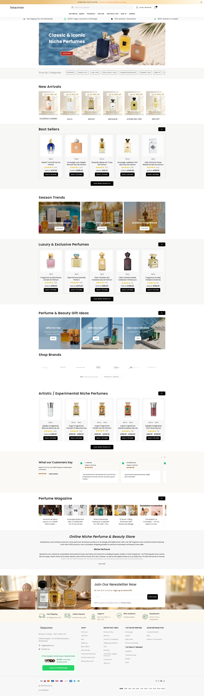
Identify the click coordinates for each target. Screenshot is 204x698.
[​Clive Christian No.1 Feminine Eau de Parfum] (102, 261)
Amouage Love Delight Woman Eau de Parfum (76, 163)
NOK (146, 688)
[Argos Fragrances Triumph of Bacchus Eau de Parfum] (76, 409)
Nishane (73, 556)
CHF (141, 688)
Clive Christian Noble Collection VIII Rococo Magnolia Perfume (127, 279)
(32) (132, 167)
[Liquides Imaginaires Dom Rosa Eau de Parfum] (153, 409)
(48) (55, 431)
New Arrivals (85, 650)
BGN (163, 688)
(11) (158, 431)
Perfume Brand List (88, 657)
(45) (81, 167)
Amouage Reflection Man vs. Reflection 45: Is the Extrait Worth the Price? (52, 523)
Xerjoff (156, 119)
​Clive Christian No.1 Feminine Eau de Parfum (102, 278)
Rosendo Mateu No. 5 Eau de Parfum (102, 163)
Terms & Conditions (111, 639)
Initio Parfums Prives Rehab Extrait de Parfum (153, 163)
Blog (148, 636)
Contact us (45, 649)
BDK (146, 556)
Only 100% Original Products (110, 655)
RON (158, 688)
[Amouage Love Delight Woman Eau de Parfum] (76, 145)
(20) (81, 282)
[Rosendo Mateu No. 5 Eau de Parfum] (102, 145)
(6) (106, 282)
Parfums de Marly (131, 643)
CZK (150, 688)
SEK (129, 688)
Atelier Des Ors (134, 119)
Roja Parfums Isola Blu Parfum (76, 278)
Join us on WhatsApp (58, 668)
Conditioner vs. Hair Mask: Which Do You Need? (154, 521)
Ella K (69, 119)
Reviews (106, 650)
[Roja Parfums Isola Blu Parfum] (76, 261)
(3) (157, 283)
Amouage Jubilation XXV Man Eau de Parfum (127, 163)
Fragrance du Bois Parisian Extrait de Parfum (153, 279)
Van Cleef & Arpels (76, 559)
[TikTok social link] (164, 681)
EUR (121, 688)
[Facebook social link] (156, 681)
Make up (84, 643)
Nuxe (127, 662)
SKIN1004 (128, 651)
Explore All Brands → (112, 377)
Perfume (84, 632)
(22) (55, 282)
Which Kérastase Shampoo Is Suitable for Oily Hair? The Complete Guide (78, 523)
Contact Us (108, 659)
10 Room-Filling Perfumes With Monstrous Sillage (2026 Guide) (103, 523)
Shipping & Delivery (111, 643)
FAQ (105, 647)
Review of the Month (154, 639)
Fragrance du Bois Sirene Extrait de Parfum (50, 278)
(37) (106, 167)
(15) (132, 431)
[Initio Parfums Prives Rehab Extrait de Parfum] (153, 145)
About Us (107, 663)
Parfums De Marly (62, 556)
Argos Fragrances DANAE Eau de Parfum (102, 427)
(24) (157, 167)
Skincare (84, 636)
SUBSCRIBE (152, 597)
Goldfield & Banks (48, 118)
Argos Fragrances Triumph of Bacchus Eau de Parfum (76, 428)
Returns (106, 636)
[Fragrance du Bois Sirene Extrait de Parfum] (50, 261)
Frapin (63, 559)
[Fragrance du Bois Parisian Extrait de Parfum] (153, 261)
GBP (125, 688)
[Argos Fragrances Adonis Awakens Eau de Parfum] (128, 409)
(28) (80, 431)
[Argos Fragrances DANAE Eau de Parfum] (102, 409)
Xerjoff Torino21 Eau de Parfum (50, 163)
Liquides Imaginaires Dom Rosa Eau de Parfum (153, 428)
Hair (82, 639)
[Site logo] (17, 7)
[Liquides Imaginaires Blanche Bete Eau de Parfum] (50, 409)
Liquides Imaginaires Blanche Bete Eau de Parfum (50, 428)
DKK (137, 688)
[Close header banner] (201, 2)
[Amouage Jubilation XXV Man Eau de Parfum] (127, 145)
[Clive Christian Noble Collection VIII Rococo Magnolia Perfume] (127, 261)
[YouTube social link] (161, 681)
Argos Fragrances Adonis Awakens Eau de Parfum (128, 428)
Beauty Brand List (87, 661)
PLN (133, 688)
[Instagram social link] (158, 681)
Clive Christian (100, 556)
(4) (132, 283)
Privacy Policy (109, 632)
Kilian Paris (129, 639)
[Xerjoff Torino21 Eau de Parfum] (50, 145)
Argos (91, 119)
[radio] (50, 159)
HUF (154, 688)
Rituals (127, 659)
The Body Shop (130, 655)
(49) (55, 167)
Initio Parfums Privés (83, 556)
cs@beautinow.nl (47, 645)
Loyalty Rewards (153, 632)
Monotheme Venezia (156, 556)
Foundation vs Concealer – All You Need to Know (128, 521)
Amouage (113, 119)
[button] (41, 44)
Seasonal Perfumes (88, 654)
